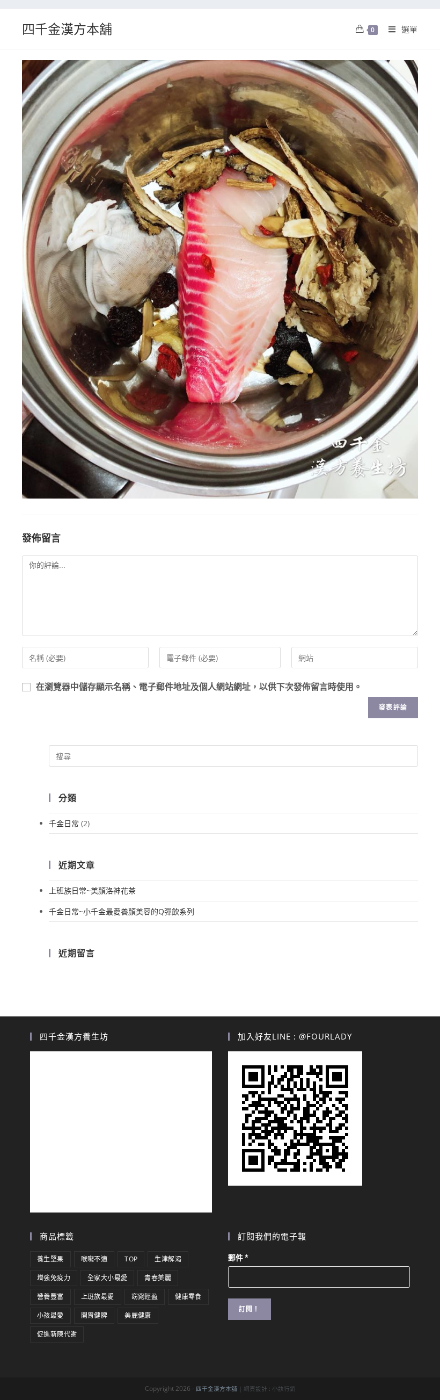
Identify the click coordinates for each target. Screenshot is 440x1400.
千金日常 (64, 823)
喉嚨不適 (94, 1259)
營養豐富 (50, 1296)
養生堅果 (50, 1259)
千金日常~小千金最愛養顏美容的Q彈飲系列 (121, 911)
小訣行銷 (284, 1388)
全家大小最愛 (107, 1277)
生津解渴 (168, 1259)
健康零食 (188, 1296)
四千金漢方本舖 (67, 29)
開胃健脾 (94, 1315)
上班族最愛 (97, 1296)
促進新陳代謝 (57, 1334)
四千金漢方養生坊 (74, 1036)
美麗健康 (137, 1315)
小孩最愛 (50, 1315)
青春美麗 (157, 1277)
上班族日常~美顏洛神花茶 (92, 890)
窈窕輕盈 (144, 1296)
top (130, 1259)
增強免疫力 (53, 1277)
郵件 (238, 1257)
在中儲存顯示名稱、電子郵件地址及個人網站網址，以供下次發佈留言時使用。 (199, 687)
